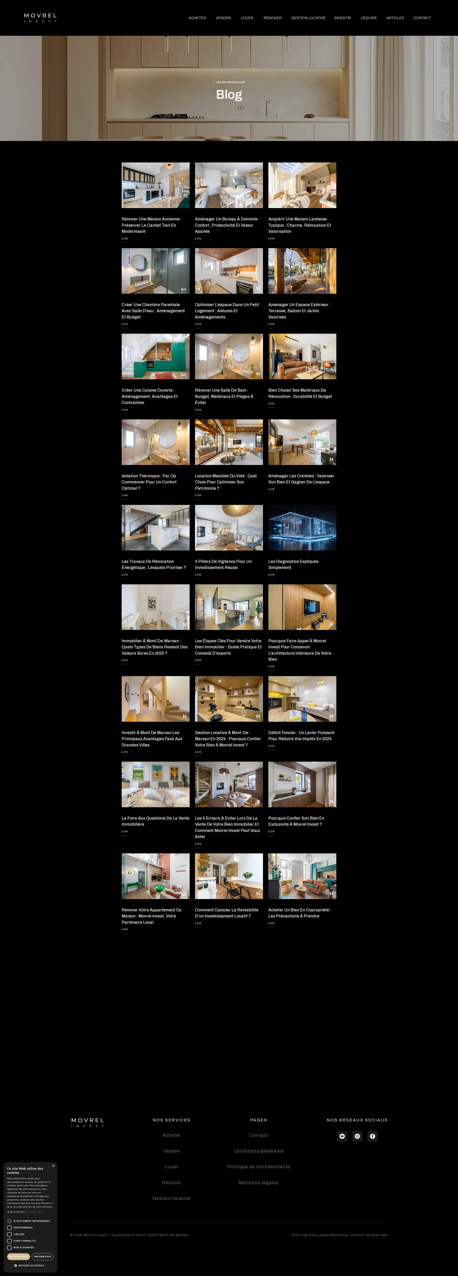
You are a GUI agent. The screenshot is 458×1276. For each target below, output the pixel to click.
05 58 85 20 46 (229, 980)
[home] (40, 18)
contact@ (163, 1014)
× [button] (53, 1166)
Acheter (197, 18)
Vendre (223, 18)
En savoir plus (35, 1211)
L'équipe (369, 18)
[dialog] (30, 1217)
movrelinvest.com (266, 1014)
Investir (342, 18)
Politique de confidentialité (258, 1166)
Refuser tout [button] (42, 1256)
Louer (247, 18)
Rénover (273, 18)
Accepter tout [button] (18, 1256)
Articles (395, 18)
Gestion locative (172, 1198)
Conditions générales (259, 1151)
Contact (422, 18)
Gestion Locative (308, 18)
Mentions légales (259, 1182)
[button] (30, 1265)
